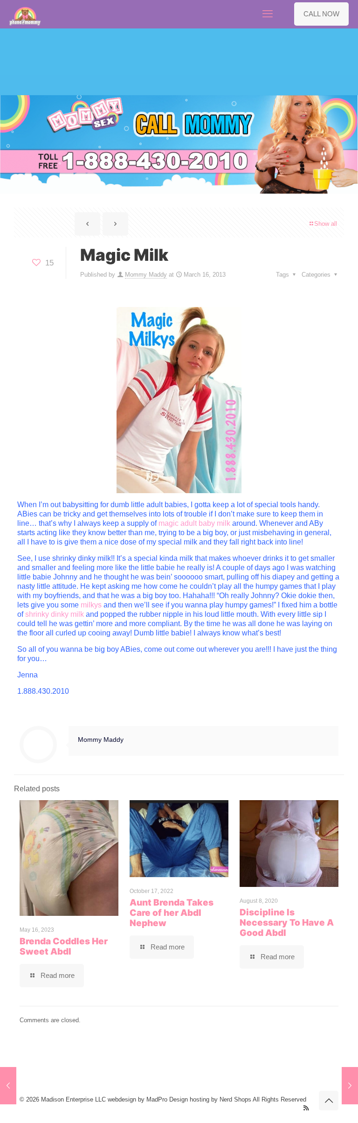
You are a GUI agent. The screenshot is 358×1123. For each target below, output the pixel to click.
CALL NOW (321, 14)
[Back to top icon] (328, 1100)
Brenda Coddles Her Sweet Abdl (64, 946)
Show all (325, 223)
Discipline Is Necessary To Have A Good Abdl (287, 922)
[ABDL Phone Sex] (25, 14)
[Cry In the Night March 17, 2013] (350, 1085)
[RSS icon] (306, 1108)
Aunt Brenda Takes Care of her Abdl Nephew (171, 912)
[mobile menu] (267, 14)
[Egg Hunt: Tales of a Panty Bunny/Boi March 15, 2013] (8, 1085)
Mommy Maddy (146, 274)
